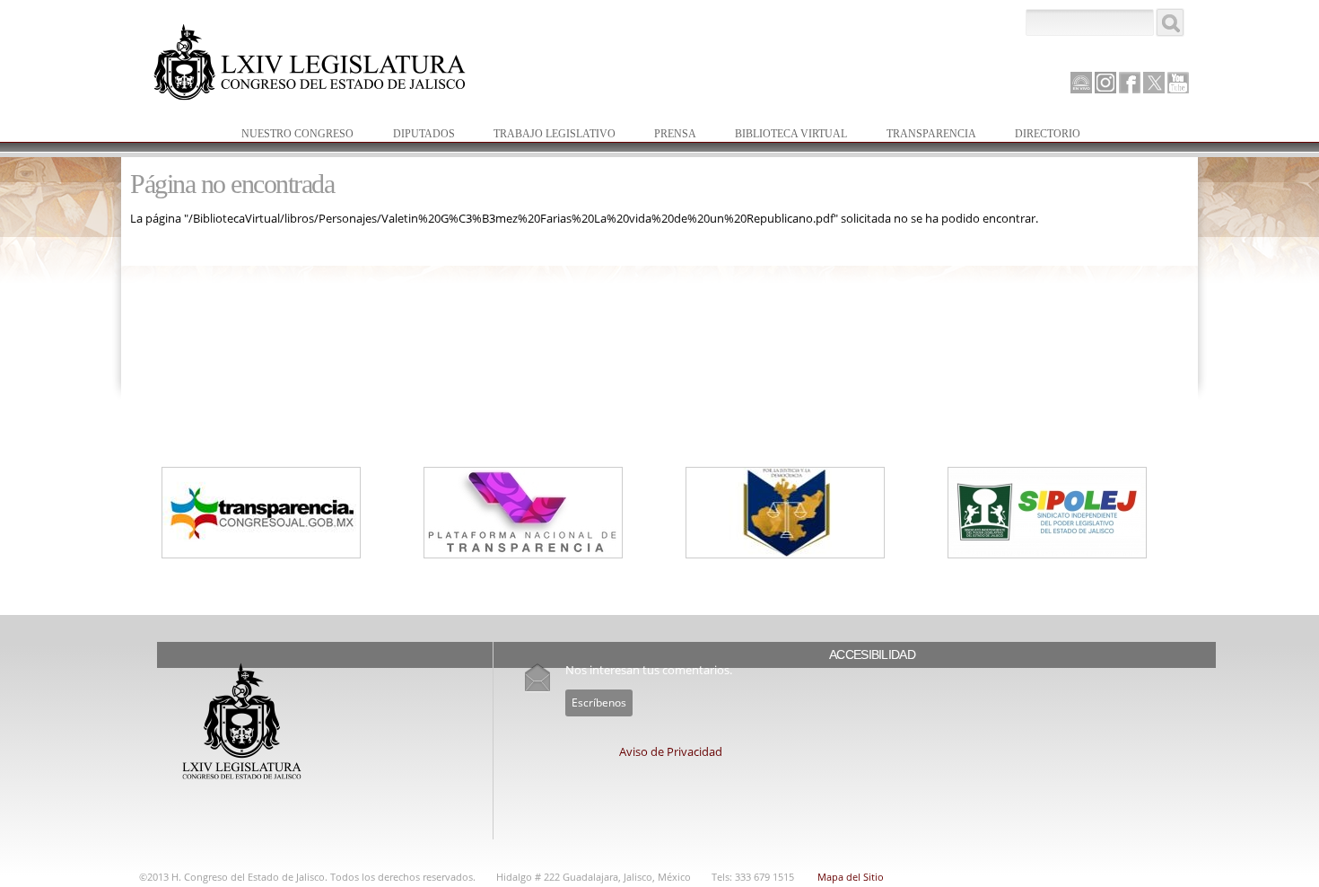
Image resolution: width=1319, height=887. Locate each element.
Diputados (415, 135)
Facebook (1129, 82)
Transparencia (931, 133)
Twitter (1154, 82)
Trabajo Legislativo (546, 135)
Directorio (1047, 133)
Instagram (1105, 82)
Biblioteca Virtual (782, 135)
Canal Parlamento (1081, 83)
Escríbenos (599, 702)
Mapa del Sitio (850, 876)
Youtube (1178, 82)
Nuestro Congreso (288, 135)
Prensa (666, 135)
